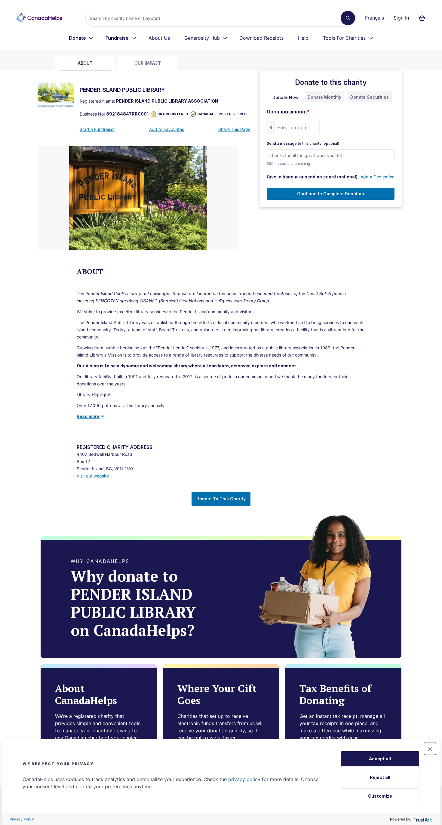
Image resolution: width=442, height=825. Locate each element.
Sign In (401, 18)
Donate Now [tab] (285, 97)
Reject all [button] (380, 777)
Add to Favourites (166, 129)
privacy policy (244, 779)
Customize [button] (380, 796)
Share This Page (234, 129)
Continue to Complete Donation (330, 193)
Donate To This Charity (221, 498)
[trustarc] (422, 819)
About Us (159, 38)
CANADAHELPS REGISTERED (222, 114)
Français (374, 18)
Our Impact (147, 63)
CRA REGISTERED (172, 114)
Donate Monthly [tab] (324, 97)
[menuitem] (81, 38)
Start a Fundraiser (97, 129)
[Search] (348, 18)
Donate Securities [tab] (369, 97)
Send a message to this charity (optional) (303, 143)
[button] (430, 749)
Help (303, 38)
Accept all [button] (380, 758)
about (85, 63)
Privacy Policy (22, 819)
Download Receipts (261, 38)
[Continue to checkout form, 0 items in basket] (423, 18)
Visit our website (93, 475)
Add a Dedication (377, 176)
